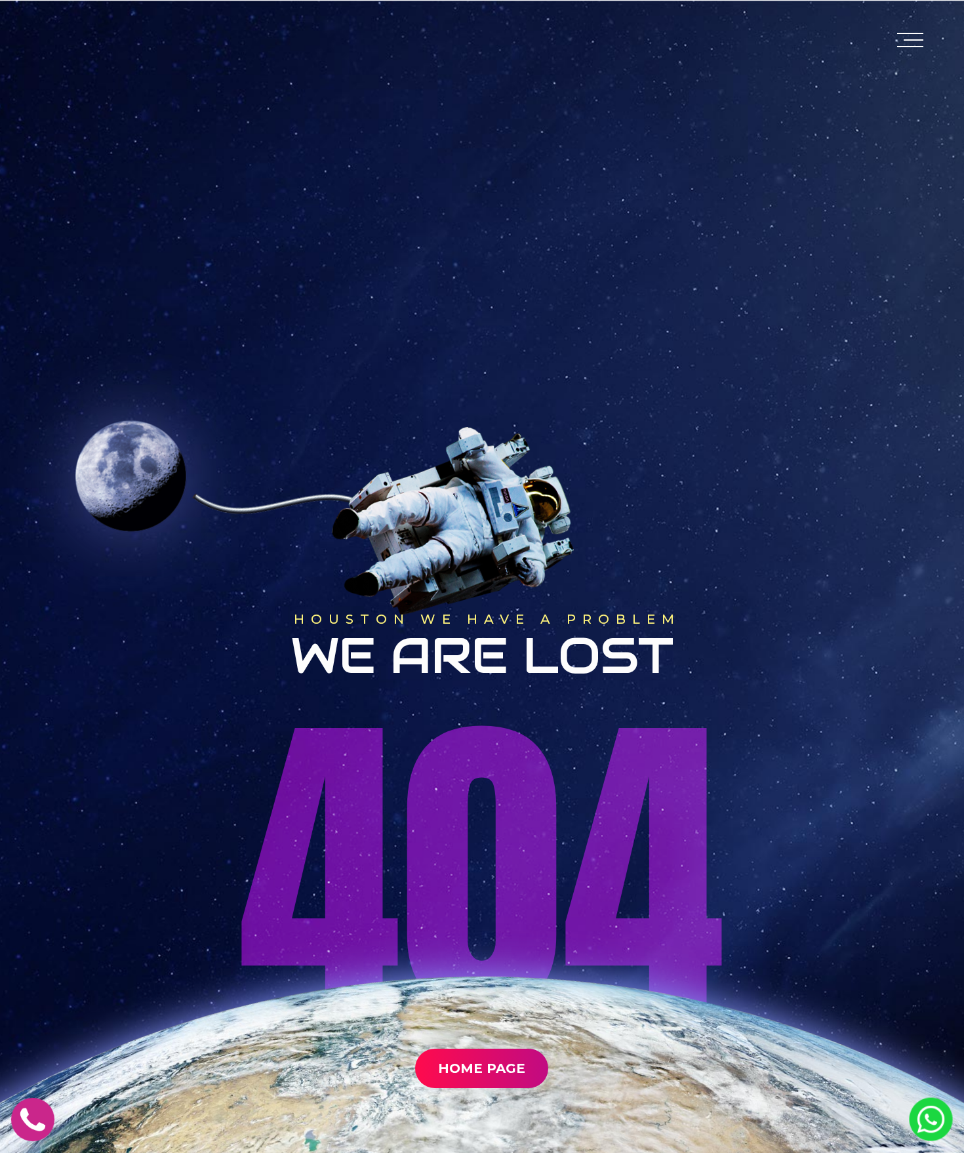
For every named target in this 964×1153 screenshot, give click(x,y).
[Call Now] (32, 1135)
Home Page (481, 1068)
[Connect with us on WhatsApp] (931, 1135)
